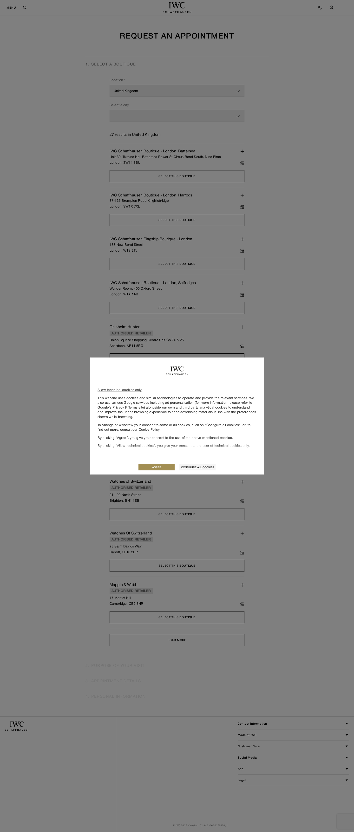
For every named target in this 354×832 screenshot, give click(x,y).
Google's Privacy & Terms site (121, 407)
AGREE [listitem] (156, 467)
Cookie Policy (149, 429)
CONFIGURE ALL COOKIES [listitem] (197, 467)
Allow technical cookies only (120, 390)
